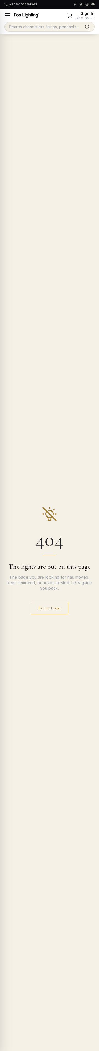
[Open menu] (7, 15)
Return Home (49, 608)
